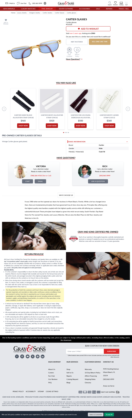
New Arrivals (9, 8)
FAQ (50, 382)
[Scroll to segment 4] (68, 132)
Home (13, 12)
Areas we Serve (108, 386)
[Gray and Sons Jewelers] (66, 3)
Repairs (109, 8)
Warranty (88, 369)
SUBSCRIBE (111, 351)
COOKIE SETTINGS (52, 391)
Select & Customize (96, 414)
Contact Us (108, 362)
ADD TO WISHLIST (90, 28)
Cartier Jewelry (47, 13)
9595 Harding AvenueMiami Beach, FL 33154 (111, 372)
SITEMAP (41, 391)
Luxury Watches (28, 8)
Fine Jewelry (47, 8)
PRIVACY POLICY (18, 391)
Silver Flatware (66, 8)
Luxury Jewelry (22, 13)
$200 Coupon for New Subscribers (102, 345)
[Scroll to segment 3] (66, 132)
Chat (27, 181)
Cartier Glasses (59, 13)
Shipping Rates (90, 379)
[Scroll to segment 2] (65, 132)
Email (40, 181)
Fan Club (51, 376)
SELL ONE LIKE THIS (99, 41)
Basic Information (76, 141)
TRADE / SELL (124, 8)
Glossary (88, 382)
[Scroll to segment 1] (63, 132)
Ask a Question (98, 181)
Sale (98, 8)
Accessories (84, 8)
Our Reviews (52, 379)
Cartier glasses (71, 13)
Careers (51, 372)
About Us (51, 369)
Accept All (109, 414)
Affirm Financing (91, 376)
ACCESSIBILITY (31, 391)
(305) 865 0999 (108, 379)
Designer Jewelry (34, 13)
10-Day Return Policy (92, 372)
